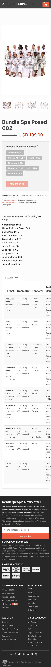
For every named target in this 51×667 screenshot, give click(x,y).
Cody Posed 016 (10, 253)
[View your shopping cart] (45, 4)
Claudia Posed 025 (11, 239)
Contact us (32, 625)
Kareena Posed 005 (12, 260)
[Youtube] (23, 654)
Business (32, 592)
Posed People (8, 593)
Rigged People (8, 597)
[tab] (11, 277)
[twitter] (19, 654)
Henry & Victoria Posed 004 (16, 228)
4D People (9, 604)
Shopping (32, 603)
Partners (6, 636)
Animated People (9, 600)
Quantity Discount (10, 632)
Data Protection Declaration (34, 637)
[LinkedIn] (28, 654)
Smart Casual (33, 596)
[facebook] (15, 654)
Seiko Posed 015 (10, 232)
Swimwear (32, 610)
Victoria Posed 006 (11, 224)
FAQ (29, 629)
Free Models (7, 625)
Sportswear (33, 607)
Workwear (32, 600)
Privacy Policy (15, 524)
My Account (33, 622)
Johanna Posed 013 (12, 257)
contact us (11, 200)
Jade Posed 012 (10, 249)
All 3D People (8, 590)
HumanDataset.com (9, 202)
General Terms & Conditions (35, 644)
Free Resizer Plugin (10, 629)
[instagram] (36, 654)
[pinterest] (32, 654)
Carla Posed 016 (10, 242)
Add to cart (17, 184)
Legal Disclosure (35, 632)
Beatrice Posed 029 (12, 235)
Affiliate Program (9, 639)
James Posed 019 (11, 264)
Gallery (5, 622)
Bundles (5, 607)
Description (11, 277)
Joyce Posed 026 (10, 246)
